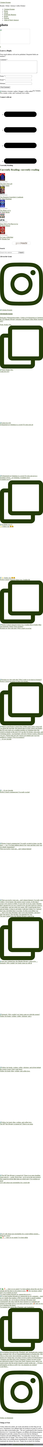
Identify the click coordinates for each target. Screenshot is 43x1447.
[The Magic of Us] (2, 207)
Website (2, 83)
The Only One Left (6, 184)
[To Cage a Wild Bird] (2, 233)
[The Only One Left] (2, 180)
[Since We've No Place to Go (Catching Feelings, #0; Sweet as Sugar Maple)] (2, 220)
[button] (15, 36)
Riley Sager (5, 185)
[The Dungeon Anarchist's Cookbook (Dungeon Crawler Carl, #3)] (2, 193)
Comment (3, 59)
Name (2, 76)
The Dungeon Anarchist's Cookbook (11, 197)
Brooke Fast (6, 239)
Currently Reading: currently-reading (19, 169)
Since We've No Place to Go (9, 224)
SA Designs (29, 1444)
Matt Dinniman (7, 199)
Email (2, 80)
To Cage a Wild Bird (6, 237)
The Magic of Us (5, 210)
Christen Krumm (5, 2)
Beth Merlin (6, 212)
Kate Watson (6, 226)
